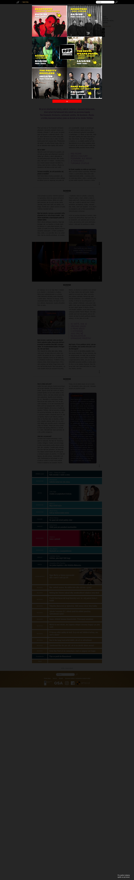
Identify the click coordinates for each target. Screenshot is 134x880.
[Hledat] (116, 2)
